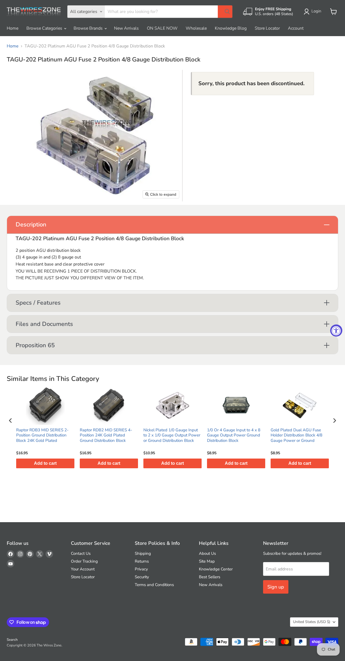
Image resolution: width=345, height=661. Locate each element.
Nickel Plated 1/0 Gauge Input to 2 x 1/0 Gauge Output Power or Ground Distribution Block (171, 435)
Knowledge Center (216, 569)
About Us (207, 553)
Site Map (207, 561)
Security (142, 577)
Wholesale (196, 28)
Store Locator (267, 28)
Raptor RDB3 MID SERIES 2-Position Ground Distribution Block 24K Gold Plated (42, 435)
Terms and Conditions (154, 584)
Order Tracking (84, 561)
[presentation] (10, 421)
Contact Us (81, 553)
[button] (313, 11)
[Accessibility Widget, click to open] (336, 331)
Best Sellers (209, 577)
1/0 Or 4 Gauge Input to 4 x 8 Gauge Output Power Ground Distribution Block (233, 435)
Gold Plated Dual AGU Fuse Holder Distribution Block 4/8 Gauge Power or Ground (296, 435)
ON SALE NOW (162, 28)
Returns (142, 561)
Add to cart (45, 463)
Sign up (275, 587)
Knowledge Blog (231, 28)
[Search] (225, 11)
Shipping (143, 553)
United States (311, 621)
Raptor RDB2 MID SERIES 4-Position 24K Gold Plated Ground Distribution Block (106, 435)
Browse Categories (44, 28)
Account (295, 28)
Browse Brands (89, 28)
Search (12, 639)
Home (12, 28)
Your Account (83, 569)
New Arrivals (126, 28)
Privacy (141, 569)
